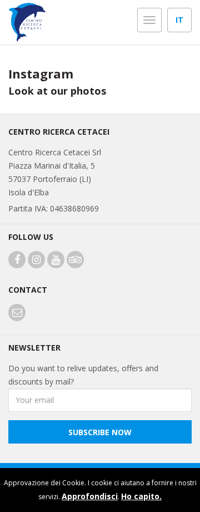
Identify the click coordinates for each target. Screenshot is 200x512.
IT (179, 19)
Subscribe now (100, 432)
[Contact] (17, 313)
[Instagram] (36, 260)
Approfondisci (90, 496)
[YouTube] (55, 260)
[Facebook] (17, 260)
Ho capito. (141, 496)
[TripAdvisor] (75, 260)
